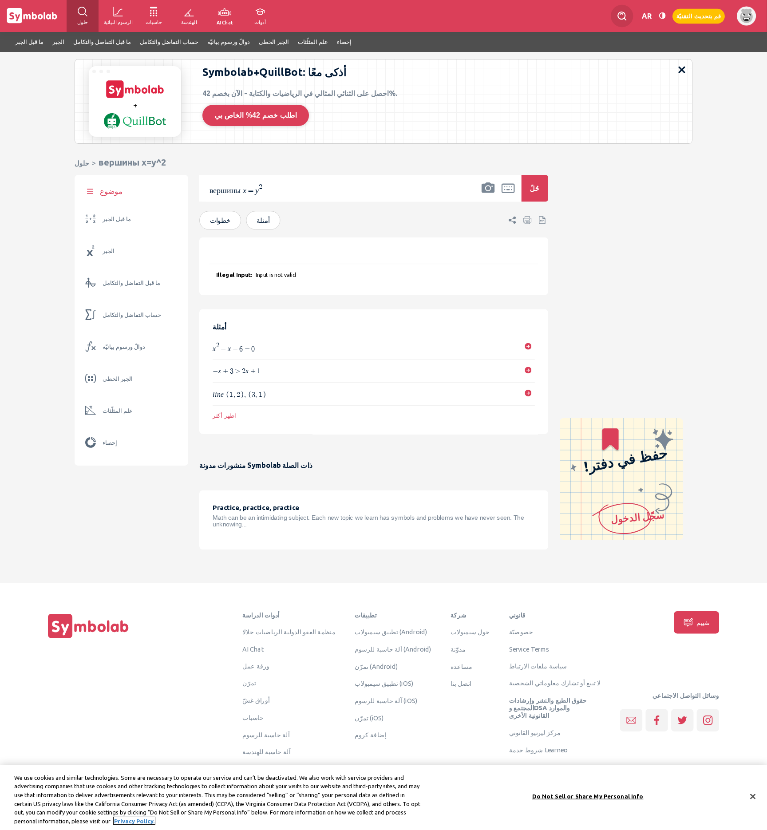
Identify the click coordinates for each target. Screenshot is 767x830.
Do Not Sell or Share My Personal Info (588, 796)
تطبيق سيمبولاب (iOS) (384, 683)
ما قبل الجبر (117, 219)
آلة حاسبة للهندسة (266, 751)
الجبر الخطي (118, 378)
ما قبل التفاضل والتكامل (131, 283)
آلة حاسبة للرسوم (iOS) (386, 700)
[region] (383, 797)
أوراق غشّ (255, 700)
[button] (488, 194)
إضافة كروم (370, 735)
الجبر (109, 251)
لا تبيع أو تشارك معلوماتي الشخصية (555, 683)
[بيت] (88, 638)
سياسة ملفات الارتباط (538, 666)
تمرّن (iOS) (369, 718)
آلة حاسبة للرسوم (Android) (393, 649)
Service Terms (529, 649)
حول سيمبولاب (470, 632)
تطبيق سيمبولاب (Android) (391, 632)
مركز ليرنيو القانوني (535, 732)
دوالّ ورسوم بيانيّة (124, 347)
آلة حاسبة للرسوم (265, 734)
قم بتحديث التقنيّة (698, 15)
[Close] (753, 796)
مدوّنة (458, 649)
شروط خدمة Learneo (538, 750)
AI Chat (253, 649)
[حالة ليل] (662, 16)
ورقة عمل (255, 666)
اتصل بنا (461, 683)
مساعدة (461, 666)
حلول (82, 163)
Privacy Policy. (134, 821)
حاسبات (253, 717)
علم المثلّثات (118, 410)
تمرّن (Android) (376, 666)
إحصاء (110, 442)
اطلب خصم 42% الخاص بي (256, 115)
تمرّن (249, 683)
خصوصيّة (521, 632)
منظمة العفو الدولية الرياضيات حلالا (289, 632)
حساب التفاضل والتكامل (132, 315)
